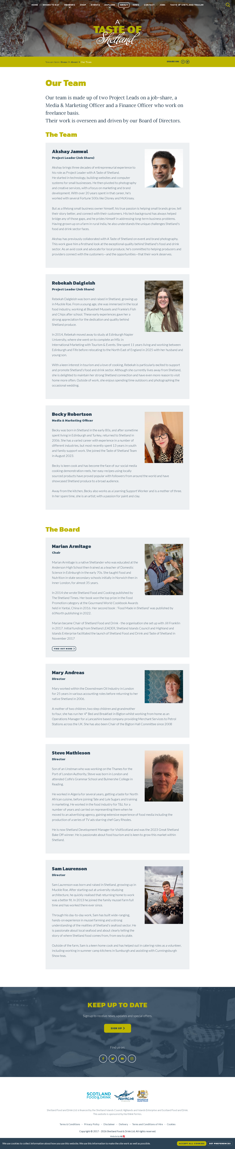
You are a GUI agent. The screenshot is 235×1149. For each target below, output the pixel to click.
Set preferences (220, 1143)
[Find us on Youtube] (122, 1059)
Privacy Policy (91, 1124)
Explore (110, 5)
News (136, 5)
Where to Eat (51, 5)
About (124, 5)
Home (34, 5)
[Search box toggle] (228, 4)
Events (95, 5)
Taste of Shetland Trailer (187, 5)
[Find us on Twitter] (187, 62)
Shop (83, 5)
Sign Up (116, 1028)
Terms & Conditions (69, 1124)
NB (121, 1136)
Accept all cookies (191, 1143)
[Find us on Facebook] (183, 62)
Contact (149, 5)
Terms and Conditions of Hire (147, 1124)
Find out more (63, 648)
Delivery (123, 1124)
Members (69, 5)
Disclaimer (109, 1124)
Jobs (162, 5)
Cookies (171, 1124)
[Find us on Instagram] (132, 1059)
